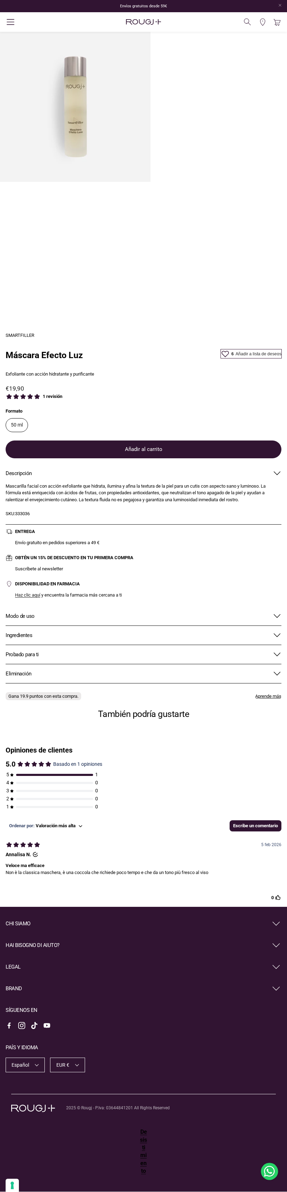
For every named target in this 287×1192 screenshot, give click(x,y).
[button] (52, 22)
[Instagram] (21, 1025)
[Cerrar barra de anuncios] (280, 5)
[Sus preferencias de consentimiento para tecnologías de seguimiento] (12, 1185)
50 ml (17, 425)
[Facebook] (9, 1025)
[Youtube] (46, 1025)
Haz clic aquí (27, 595)
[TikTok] (34, 1025)
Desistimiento (143, 1151)
